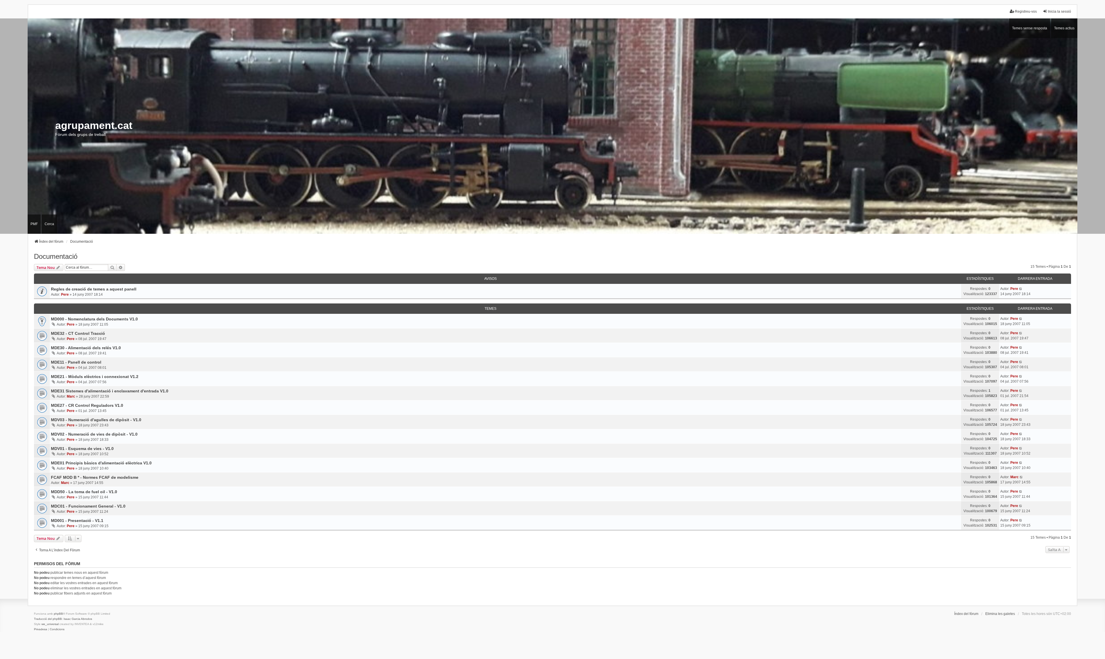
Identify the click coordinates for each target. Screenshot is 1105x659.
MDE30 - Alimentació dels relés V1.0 (86, 347)
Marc (71, 396)
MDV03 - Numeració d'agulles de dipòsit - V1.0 (96, 419)
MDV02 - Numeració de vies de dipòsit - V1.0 (94, 434)
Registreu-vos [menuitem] (1026, 12)
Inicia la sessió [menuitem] (1059, 12)
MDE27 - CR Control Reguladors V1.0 (87, 405)
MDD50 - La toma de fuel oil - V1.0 (84, 491)
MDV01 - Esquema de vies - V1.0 (82, 448)
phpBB (58, 613)
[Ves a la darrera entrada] (1021, 288)
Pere (65, 295)
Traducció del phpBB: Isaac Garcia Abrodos (63, 618)
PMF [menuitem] (34, 224)
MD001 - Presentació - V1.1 (77, 520)
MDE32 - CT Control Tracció (78, 333)
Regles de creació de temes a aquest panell (93, 289)
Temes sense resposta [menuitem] (1029, 28)
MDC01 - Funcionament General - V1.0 (88, 506)
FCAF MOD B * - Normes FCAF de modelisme (94, 477)
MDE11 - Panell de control (76, 362)
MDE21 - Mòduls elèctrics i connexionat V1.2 (94, 376)
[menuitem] (40, 629)
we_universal (50, 624)
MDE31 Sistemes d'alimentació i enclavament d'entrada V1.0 (109, 391)
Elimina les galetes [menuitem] (1000, 614)
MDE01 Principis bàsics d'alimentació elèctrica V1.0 (101, 463)
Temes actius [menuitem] (1064, 28)
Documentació (55, 256)
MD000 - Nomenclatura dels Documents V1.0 (94, 319)
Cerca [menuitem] (49, 224)
